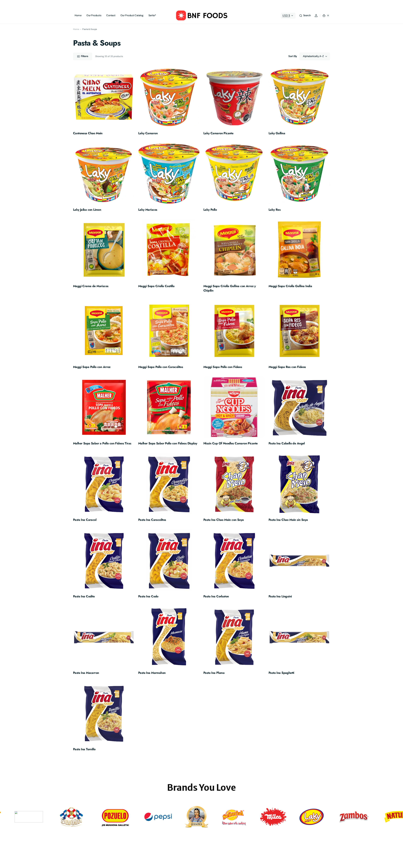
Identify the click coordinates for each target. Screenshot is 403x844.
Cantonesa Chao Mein (87, 133)
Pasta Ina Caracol (84, 520)
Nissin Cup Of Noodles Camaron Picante (230, 443)
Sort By (292, 56)
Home (76, 29)
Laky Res (275, 210)
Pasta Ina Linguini (280, 596)
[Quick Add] (80, 120)
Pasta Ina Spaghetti (281, 673)
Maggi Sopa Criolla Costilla (156, 286)
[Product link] (103, 101)
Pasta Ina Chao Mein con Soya (223, 520)
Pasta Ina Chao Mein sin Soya (288, 520)
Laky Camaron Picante (218, 133)
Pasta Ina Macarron (86, 673)
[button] (305, 15)
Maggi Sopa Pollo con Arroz (92, 367)
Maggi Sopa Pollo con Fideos (222, 367)
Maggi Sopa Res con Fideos (287, 367)
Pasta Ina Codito (84, 596)
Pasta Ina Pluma (213, 673)
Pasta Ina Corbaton (216, 596)
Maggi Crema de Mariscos (90, 286)
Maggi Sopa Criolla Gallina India (290, 286)
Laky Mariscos (147, 210)
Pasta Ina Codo (148, 596)
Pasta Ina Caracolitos (152, 520)
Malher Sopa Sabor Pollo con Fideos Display (167, 443)
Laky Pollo (210, 210)
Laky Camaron (148, 133)
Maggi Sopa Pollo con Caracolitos (160, 367)
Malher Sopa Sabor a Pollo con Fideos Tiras (102, 443)
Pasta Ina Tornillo (84, 749)
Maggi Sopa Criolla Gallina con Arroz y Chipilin (229, 288)
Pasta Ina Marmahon (151, 673)
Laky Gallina (277, 133)
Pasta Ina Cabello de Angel (287, 443)
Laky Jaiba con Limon (87, 210)
